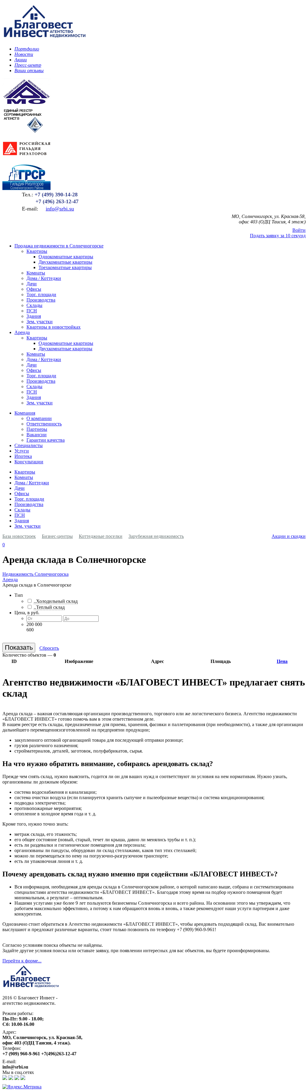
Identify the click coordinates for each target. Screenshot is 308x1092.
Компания (24, 413)
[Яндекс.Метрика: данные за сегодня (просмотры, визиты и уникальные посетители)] (22, 1087)
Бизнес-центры (57, 536)
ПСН (31, 310)
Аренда (22, 332)
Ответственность (44, 423)
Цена (282, 661)
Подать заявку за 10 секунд (278, 235)
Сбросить (49, 648)
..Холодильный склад (56, 601)
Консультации (28, 461)
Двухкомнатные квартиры (65, 262)
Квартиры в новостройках (53, 327)
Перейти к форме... (22, 960)
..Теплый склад (49, 607)
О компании (39, 418)
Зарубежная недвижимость (156, 536)
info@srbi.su (60, 209)
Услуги (21, 450)
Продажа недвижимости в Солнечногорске (58, 245)
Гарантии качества (45, 440)
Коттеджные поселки (100, 536)
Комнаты (35, 272)
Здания (33, 316)
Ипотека (23, 456)
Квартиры (36, 251)
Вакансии (36, 434)
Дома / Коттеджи (43, 278)
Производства (40, 299)
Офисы (33, 289)
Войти (299, 230)
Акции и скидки (289, 536)
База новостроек (19, 536)
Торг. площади (41, 294)
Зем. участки (39, 321)
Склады (34, 305)
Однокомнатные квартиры (65, 256)
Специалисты (28, 445)
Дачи (31, 283)
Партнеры (36, 429)
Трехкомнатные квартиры (65, 267)
